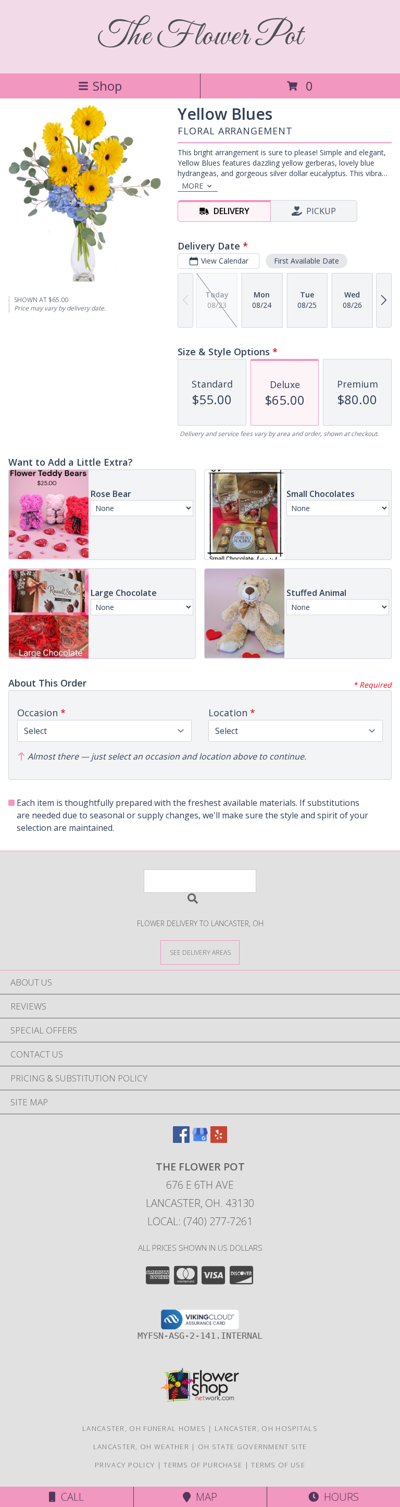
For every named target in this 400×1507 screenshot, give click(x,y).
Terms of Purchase (203, 1464)
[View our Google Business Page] (200, 1139)
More (192, 186)
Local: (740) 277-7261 (200, 1221)
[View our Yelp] (218, 1139)
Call (70, 1497)
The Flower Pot (200, 37)
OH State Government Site (252, 1446)
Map (204, 1497)
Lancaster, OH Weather (141, 1446)
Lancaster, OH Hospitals (266, 1428)
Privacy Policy (125, 1464)
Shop (107, 85)
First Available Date (306, 261)
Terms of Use (278, 1464)
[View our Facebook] (181, 1139)
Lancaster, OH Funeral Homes (144, 1428)
